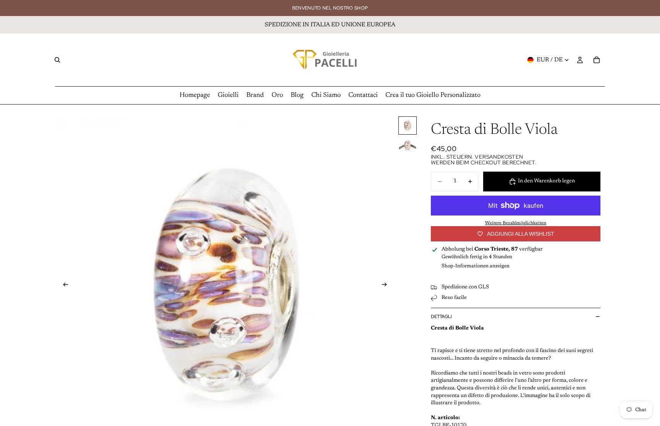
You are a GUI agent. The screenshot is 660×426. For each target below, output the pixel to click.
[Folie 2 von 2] (407, 145)
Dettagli (441, 316)
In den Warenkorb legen (546, 181)
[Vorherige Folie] (63, 286)
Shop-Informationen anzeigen (476, 266)
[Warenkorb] (596, 59)
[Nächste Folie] (386, 286)
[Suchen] (57, 59)
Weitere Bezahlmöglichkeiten (515, 223)
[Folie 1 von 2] (407, 125)
